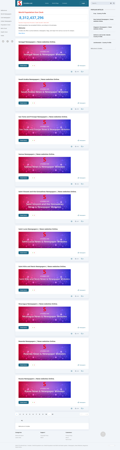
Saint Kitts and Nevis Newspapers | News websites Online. (42, 266)
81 (52, 414)
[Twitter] (3, 41)
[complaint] (72, 71)
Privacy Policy (69, 435)
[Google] (12, 41)
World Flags (55, 3)
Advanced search (19, 435)
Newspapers (82, 65)
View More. (22, 33)
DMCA (41, 437)
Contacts (64, 3)
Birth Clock (4, 28)
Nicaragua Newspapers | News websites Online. (38, 304)
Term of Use (68, 439)
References (4, 10)
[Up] (103, 434)
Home (46, 3)
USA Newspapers (5, 17)
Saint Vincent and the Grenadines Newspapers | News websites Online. (47, 191)
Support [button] (42, 432)
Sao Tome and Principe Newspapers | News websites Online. (43, 117)
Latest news (18, 437)
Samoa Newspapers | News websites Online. (37, 154)
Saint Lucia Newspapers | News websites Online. (38, 229)
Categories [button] (18, 432)
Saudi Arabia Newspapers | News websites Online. (39, 79)
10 (46, 414)
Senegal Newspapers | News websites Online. (37, 42)
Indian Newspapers (6, 21)
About (67, 437)
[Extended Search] (110, 3)
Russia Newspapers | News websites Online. (36, 379)
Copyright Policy (44, 435)
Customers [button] (69, 432)
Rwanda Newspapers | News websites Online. (37, 341)
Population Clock (5, 25)
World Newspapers (6, 14)
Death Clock (4, 32)
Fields (2, 35)
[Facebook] (8, 41)
